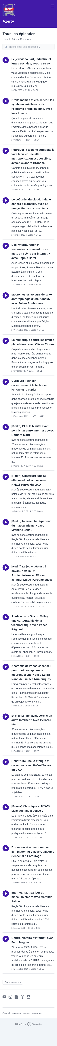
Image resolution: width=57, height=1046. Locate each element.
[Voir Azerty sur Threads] (22, 997)
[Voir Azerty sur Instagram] (10, 997)
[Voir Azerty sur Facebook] (16, 997)
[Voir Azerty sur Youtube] (4, 997)
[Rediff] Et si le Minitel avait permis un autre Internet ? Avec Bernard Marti (32, 430)
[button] (6, 60)
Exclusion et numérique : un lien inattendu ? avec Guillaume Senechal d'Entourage (32, 852)
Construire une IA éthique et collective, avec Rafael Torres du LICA (31, 765)
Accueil (6, 1013)
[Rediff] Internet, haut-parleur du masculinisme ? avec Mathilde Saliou (31, 526)
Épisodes (16, 1013)
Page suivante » (13, 982)
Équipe (26, 1013)
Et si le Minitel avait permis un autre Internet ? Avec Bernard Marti (31, 720)
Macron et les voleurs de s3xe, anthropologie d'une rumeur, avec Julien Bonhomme (32, 299)
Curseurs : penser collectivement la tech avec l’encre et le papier (29, 385)
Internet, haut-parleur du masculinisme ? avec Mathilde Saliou (31, 897)
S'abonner (37, 1013)
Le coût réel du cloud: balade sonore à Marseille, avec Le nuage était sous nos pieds (31, 204)
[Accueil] (9, 10)
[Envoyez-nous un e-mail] (28, 997)
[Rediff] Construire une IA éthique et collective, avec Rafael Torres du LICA (29, 480)
